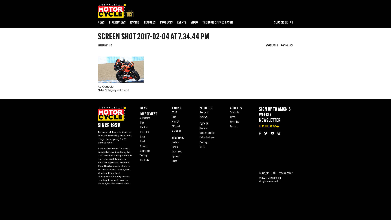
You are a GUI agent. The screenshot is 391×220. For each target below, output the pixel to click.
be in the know (267, 126)
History (175, 142)
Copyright (264, 173)
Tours (202, 147)
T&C (274, 173)
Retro (142, 137)
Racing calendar (207, 133)
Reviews (203, 117)
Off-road (176, 126)
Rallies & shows (206, 137)
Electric (144, 127)
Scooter (144, 146)
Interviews (177, 151)
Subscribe (281, 22)
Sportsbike (145, 151)
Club (174, 117)
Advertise (234, 122)
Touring (144, 155)
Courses (203, 128)
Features (150, 22)
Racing (134, 22)
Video (194, 22)
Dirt (142, 122)
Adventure (145, 118)
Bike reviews (117, 22)
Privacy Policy (285, 173)
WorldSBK (176, 131)
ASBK (174, 112)
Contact (233, 126)
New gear (203, 112)
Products (166, 22)
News (101, 22)
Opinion (175, 156)
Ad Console (105, 87)
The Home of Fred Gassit (218, 22)
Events (181, 22)
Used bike (144, 160)
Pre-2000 (144, 132)
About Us (236, 108)
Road (142, 141)
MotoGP (175, 122)
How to (175, 147)
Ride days (203, 142)
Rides (174, 161)
